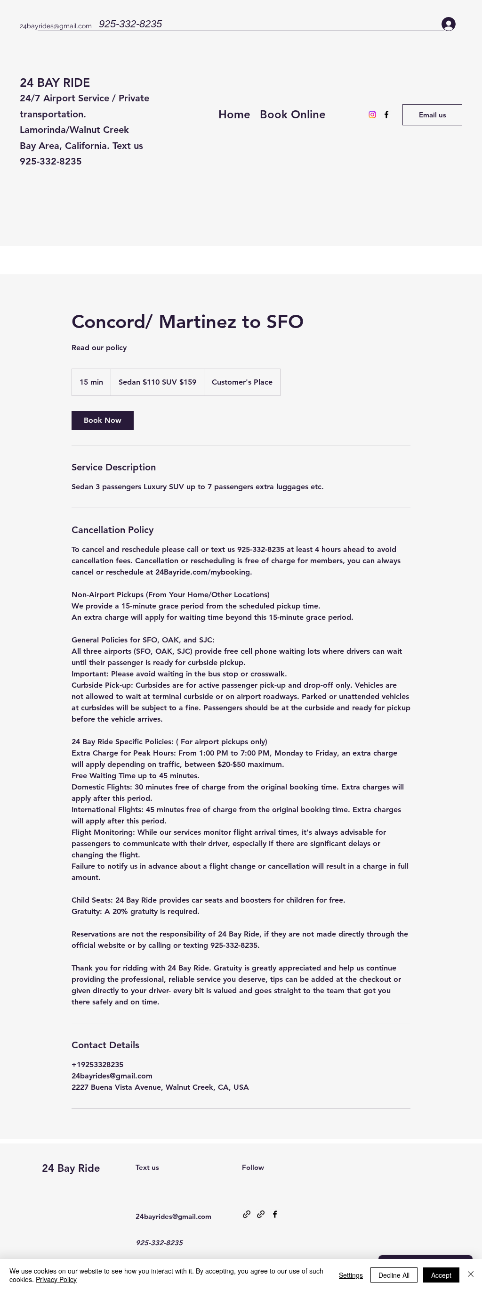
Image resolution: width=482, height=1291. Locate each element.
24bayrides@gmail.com (56, 26)
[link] (103, 420)
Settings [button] (351, 1275)
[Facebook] (386, 114)
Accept (441, 1275)
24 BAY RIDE (55, 82)
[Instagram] (372, 114)
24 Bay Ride (71, 1168)
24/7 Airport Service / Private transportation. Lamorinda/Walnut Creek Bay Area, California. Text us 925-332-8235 (84, 129)
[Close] (470, 1274)
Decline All (394, 1275)
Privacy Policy (56, 1279)
